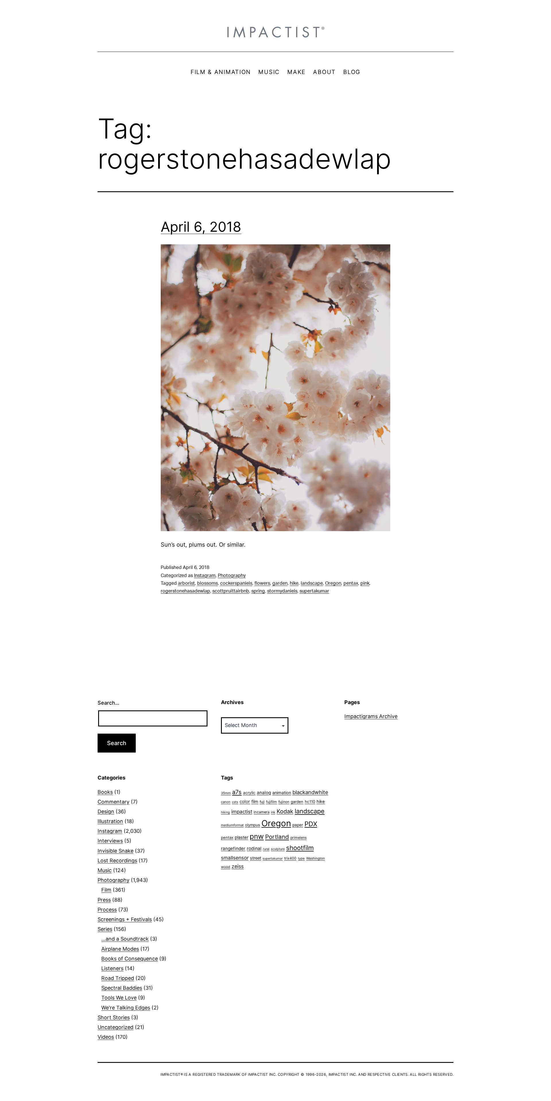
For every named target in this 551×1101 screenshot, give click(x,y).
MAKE (296, 72)
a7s (237, 792)
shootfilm (300, 847)
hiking (225, 812)
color (245, 801)
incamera (261, 812)
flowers (262, 583)
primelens (298, 837)
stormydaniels (282, 591)
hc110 (310, 801)
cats (235, 802)
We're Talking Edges (125, 1008)
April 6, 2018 (201, 226)
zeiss (238, 866)
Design (106, 811)
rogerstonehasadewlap (185, 591)
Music (105, 870)
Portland (277, 836)
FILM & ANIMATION (221, 72)
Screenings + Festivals (125, 919)
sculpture (278, 849)
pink (364, 583)
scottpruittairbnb (230, 591)
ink (273, 812)
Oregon (333, 583)
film (254, 801)
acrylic (249, 792)
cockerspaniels (236, 583)
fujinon (283, 802)
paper (297, 825)
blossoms (207, 583)
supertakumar (314, 591)
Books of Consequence (129, 959)
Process (107, 910)
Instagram (205, 575)
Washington (315, 858)
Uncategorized (115, 1027)
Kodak (285, 811)
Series (105, 929)
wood (225, 867)
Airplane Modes (120, 949)
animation (281, 792)
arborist (186, 583)
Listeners (112, 968)
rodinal (254, 848)
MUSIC (269, 72)
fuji (262, 802)
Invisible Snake (115, 851)
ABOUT (324, 72)
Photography (232, 575)
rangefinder (233, 848)
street (255, 858)
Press (104, 900)
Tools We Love (119, 998)
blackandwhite (310, 792)
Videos (106, 1037)
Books (105, 792)
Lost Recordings (117, 861)
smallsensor (235, 858)
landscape (312, 583)
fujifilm (271, 802)
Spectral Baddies (121, 988)
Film (106, 890)
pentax (351, 583)
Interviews (110, 841)
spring (258, 591)
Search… (108, 703)
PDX (310, 824)
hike (294, 583)
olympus (252, 825)
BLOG (351, 72)
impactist (241, 811)
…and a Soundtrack (125, 939)
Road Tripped (117, 978)
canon (225, 802)
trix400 (290, 858)
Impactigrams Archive (370, 716)
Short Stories (114, 1017)
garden (280, 583)
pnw (257, 836)
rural (266, 849)
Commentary (113, 802)
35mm (226, 793)
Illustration (110, 821)
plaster (241, 837)
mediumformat (232, 825)
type (301, 858)
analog (264, 792)
